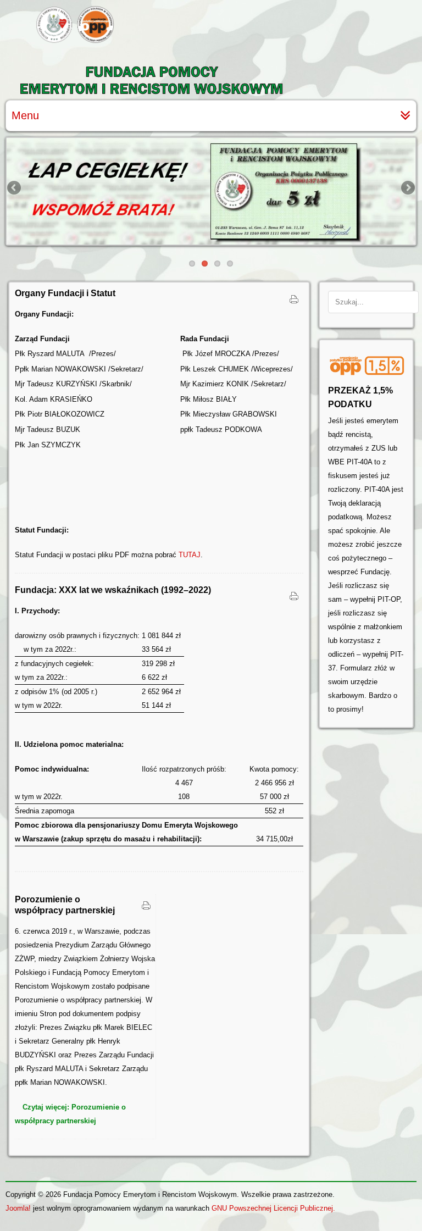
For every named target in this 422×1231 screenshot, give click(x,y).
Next (407, 188)
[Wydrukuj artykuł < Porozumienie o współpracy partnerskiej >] (146, 908)
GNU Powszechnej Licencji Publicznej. (273, 1208)
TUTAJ (190, 555)
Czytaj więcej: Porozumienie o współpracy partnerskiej (70, 1114)
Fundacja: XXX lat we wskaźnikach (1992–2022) (113, 590)
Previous (15, 188)
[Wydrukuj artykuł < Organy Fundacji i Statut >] (294, 302)
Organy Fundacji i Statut (65, 293)
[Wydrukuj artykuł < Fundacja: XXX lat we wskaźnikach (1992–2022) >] (294, 598)
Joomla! (18, 1208)
